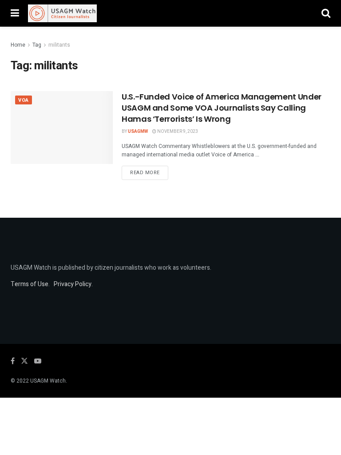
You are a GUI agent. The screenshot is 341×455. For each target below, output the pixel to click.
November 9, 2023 (177, 131)
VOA (23, 100)
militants (59, 45)
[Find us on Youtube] (37, 361)
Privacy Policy (72, 284)
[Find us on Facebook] (13, 361)
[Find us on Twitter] (24, 361)
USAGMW (138, 131)
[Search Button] (325, 13)
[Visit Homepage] (62, 13)
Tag (36, 45)
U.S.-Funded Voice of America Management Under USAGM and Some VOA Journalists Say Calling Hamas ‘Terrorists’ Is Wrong (221, 107)
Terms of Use (29, 284)
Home (18, 45)
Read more (149, 172)
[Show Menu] (15, 13)
